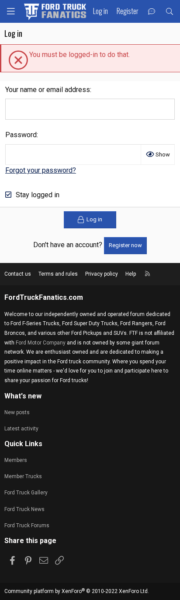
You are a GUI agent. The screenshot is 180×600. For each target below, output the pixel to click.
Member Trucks (23, 476)
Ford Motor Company (41, 343)
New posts (17, 412)
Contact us (17, 274)
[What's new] (152, 11)
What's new (23, 396)
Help (130, 274)
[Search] (169, 11)
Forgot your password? (40, 170)
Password (21, 135)
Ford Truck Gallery (26, 493)
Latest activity (21, 429)
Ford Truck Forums (26, 525)
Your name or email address (47, 89)
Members (15, 460)
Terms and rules (58, 274)
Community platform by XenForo (76, 591)
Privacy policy (101, 274)
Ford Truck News (24, 509)
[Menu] (11, 11)
